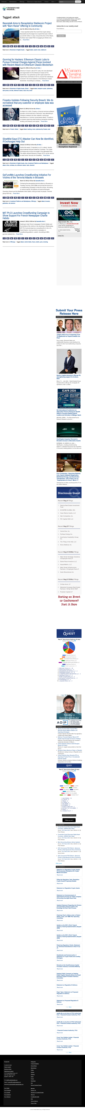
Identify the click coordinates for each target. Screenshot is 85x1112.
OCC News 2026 (66, 830)
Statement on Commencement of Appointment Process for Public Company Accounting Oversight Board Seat (69, 896)
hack (39, 50)
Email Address (60, 28)
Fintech (46, 1)
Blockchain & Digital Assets (34, 1)
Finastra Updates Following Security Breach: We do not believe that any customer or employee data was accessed (28, 102)
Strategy (32, 1072)
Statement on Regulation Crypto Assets (68, 888)
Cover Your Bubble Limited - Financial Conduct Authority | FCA (68, 1038)
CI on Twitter (6, 1088)
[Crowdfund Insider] (11, 12)
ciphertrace (49, 88)
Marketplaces (13, 1)
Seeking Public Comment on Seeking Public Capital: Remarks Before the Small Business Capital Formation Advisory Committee (69, 976)
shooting (45, 242)
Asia (26, 163)
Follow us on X (69, 820)
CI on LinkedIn (7, 1092)
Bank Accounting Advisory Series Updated (69, 842)
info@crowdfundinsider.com (11, 1080)
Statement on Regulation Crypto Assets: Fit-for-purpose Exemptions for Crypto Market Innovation (68, 871)
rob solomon (12, 203)
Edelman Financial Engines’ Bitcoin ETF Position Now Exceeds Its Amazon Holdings (69, 737)
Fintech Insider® (7, 1067)
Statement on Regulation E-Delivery (67, 985)
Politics (32, 1070)
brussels (47, 201)
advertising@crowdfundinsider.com (16, 1084)
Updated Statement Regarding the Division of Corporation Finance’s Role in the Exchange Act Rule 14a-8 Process (69, 906)
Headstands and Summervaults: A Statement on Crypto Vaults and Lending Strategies (68, 956)
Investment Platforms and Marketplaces (38, 163)
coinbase (12, 165)
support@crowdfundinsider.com (14, 1082)
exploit (35, 50)
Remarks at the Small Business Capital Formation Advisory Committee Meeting (68, 965)
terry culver (29, 90)
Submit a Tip (33, 1090)
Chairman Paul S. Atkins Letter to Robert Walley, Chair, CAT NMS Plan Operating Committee (68, 916)
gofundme (5, 203)
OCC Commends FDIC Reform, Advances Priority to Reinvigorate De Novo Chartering (69, 849)
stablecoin (43, 50)
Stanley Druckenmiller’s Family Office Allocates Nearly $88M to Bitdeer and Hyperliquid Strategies (67, 730)
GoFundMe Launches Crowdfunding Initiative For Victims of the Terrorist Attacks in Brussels (27, 176)
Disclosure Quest (7, 1069)
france (33, 242)
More (53, 1)
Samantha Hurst (40, 181)
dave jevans (6, 90)
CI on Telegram (7, 1096)
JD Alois (37, 29)
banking (29, 129)
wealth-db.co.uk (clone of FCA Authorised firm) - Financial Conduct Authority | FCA (69, 1014)
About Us (33, 1094)
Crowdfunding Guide (35, 1096)
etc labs (11, 90)
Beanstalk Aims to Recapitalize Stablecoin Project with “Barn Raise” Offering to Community (27, 24)
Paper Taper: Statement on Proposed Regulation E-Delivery (67, 992)
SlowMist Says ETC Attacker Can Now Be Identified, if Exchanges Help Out (28, 140)
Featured (4, 1)
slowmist (32, 165)
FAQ (32, 1099)
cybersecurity (39, 129)
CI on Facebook (7, 1090)
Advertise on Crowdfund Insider (37, 1092)
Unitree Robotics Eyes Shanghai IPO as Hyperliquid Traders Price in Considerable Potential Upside (69, 756)
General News (34, 1065)
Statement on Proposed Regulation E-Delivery (68, 1001)
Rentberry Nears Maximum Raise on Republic (70, 750)
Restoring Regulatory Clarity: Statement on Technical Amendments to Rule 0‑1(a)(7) (68, 946)
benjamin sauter (42, 88)
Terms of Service (34, 1101)
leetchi (37, 242)
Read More (26, 40)
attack (31, 50)
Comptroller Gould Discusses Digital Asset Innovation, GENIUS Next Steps (69, 827)
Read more (60, 875)
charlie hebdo (27, 242)
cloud (33, 129)
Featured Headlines (35, 1063)
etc (16, 165)
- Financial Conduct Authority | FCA (67, 1030)
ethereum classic (18, 90)
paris (41, 242)
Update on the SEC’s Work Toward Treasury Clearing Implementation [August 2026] (69, 926)
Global (26, 88)
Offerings (22, 1)
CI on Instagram (7, 1094)
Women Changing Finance (36, 1085)
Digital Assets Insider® (8, 1071)
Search (78, 1)
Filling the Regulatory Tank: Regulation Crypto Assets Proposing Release (68, 880)
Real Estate (33, 1081)
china (7, 165)
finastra (45, 129)
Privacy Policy (34, 1103)
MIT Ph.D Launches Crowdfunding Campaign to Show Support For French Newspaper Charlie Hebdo (26, 215)
